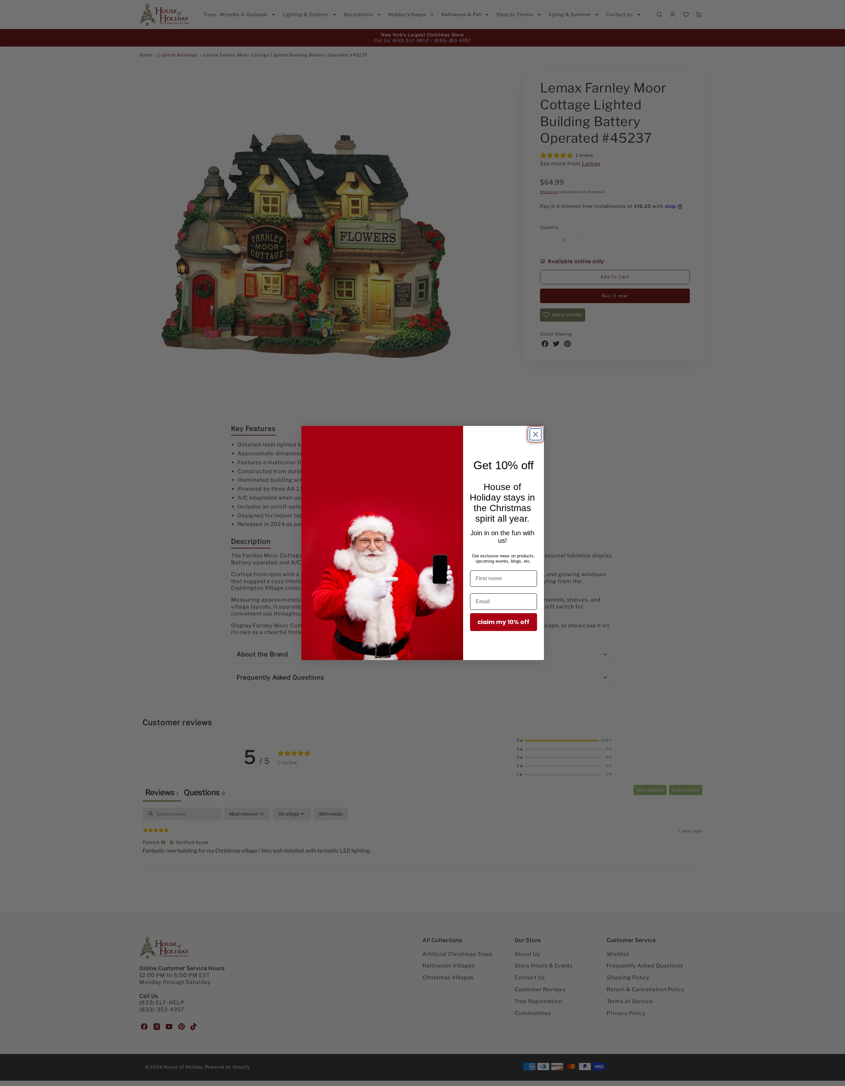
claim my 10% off (503, 622)
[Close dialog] (535, 434)
